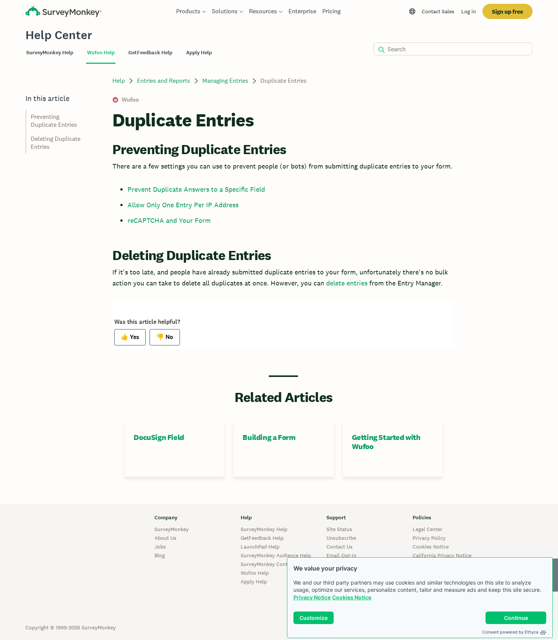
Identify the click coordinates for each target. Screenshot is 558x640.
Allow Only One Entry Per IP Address (183, 204)
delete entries (346, 283)
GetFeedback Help (262, 537)
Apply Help (254, 581)
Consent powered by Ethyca (510, 632)
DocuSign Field (159, 437)
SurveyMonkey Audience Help (276, 555)
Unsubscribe (341, 537)
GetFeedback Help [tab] (150, 52)
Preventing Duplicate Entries (54, 121)
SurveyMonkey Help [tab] (49, 52)
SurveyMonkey (171, 529)
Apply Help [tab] (199, 52)
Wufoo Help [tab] (101, 52)
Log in (468, 11)
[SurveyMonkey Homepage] (63, 12)
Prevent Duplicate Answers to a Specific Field (196, 189)
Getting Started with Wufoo (386, 441)
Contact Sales (438, 11)
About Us (165, 537)
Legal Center (427, 529)
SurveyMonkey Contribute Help (277, 564)
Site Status (339, 529)
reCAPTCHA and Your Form (169, 220)
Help (118, 81)
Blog (159, 555)
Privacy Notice (312, 597)
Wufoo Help (255, 572)
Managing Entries (225, 81)
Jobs (160, 546)
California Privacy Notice (442, 555)
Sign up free (507, 11)
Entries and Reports (163, 81)
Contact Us (339, 546)
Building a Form (269, 437)
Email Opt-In (341, 555)
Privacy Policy (429, 537)
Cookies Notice (351, 597)
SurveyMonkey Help (264, 529)
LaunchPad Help (260, 546)
